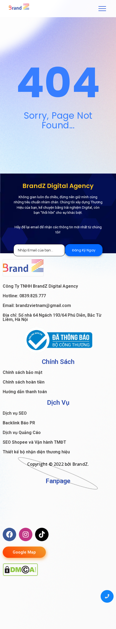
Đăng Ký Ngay (83, 250)
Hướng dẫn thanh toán (25, 391)
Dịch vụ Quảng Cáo (22, 432)
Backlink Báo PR (19, 422)
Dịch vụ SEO (15, 413)
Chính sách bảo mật (22, 372)
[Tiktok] (42, 534)
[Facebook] (9, 534)
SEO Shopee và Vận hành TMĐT (34, 442)
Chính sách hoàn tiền (24, 382)
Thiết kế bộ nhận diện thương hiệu (36, 451)
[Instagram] (25, 534)
